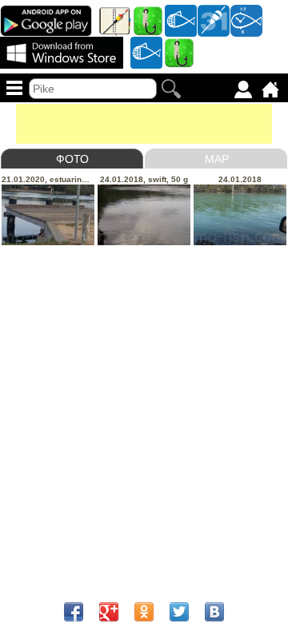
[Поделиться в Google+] (108, 611)
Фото (72, 159)
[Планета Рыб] (181, 20)
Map (217, 159)
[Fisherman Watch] (246, 20)
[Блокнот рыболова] (115, 20)
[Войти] (243, 89)
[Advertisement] (144, 124)
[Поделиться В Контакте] (214, 611)
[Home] (270, 89)
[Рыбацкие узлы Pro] (148, 20)
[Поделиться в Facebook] (73, 611)
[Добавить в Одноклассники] (144, 611)
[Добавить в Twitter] (179, 611)
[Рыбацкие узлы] (179, 52)
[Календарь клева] (214, 20)
